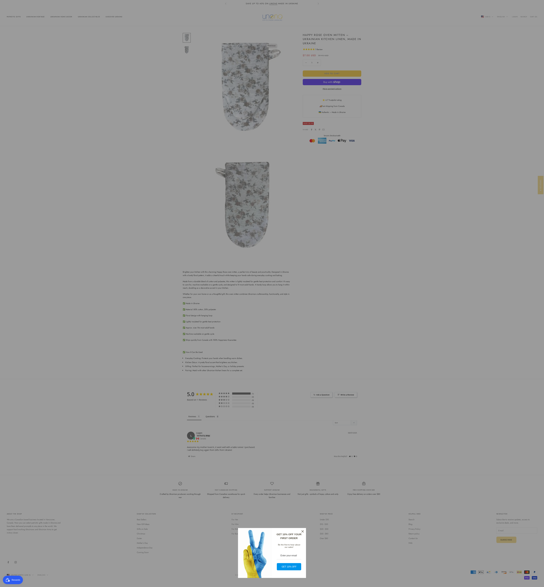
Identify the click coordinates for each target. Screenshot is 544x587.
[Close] (302, 531)
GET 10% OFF (289, 566)
